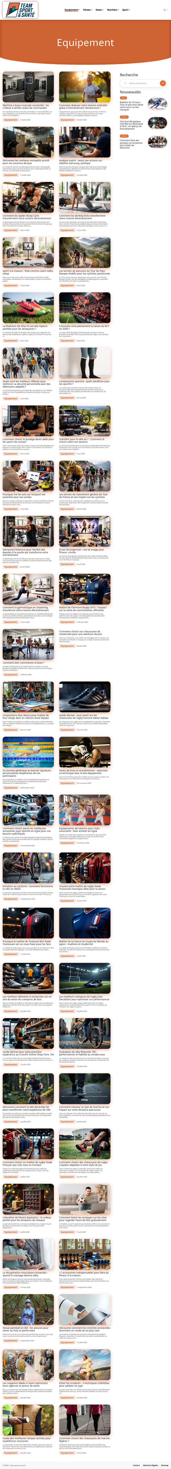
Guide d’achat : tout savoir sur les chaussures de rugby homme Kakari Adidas (83, 716)
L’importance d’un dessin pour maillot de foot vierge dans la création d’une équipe (26, 716)
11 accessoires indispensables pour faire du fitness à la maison (84, 1274)
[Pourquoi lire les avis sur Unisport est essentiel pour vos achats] (28, 476)
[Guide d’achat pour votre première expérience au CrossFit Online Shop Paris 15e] (28, 1033)
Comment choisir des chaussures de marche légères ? (84, 1440)
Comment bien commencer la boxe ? (23, 662)
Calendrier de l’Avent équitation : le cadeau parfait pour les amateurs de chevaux (27, 1219)
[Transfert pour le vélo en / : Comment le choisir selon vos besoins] (84, 420)
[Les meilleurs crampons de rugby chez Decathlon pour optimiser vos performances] (84, 978)
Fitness (124, 117)
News (123, 98)
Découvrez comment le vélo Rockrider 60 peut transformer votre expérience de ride (26, 1108)
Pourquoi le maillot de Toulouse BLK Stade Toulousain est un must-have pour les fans (27, 943)
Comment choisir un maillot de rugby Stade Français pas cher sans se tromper (27, 1163)
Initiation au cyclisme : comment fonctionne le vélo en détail (28, 887)
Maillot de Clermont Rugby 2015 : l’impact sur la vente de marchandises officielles (82, 609)
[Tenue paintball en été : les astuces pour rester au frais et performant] (28, 1309)
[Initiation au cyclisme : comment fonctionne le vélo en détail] (28, 867)
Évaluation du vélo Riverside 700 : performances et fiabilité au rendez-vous (82, 1053)
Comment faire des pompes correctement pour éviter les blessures (131, 144)
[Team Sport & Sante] (20, 10)
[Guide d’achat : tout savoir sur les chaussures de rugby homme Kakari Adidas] (84, 696)
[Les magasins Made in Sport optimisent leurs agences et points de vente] (28, 1364)
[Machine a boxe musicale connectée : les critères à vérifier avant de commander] (28, 87)
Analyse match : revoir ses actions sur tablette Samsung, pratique (80, 162)
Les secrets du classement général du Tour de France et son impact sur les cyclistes (83, 496)
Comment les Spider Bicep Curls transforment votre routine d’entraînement (27, 217)
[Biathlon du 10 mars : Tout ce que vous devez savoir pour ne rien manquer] (157, 103)
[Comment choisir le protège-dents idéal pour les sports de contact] (28, 420)
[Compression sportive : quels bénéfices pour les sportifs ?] (84, 363)
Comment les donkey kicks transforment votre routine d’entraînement (82, 217)
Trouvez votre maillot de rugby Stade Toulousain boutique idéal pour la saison (82, 887)
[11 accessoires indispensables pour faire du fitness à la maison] (84, 1254)
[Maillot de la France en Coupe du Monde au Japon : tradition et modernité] (84, 923)
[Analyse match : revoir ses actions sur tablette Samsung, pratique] (84, 142)
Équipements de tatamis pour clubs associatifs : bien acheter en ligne (79, 830)
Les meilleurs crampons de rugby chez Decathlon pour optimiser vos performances (84, 998)
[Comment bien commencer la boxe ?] (28, 644)
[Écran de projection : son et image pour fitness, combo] (84, 531)
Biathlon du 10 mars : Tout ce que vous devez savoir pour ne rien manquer (131, 106)
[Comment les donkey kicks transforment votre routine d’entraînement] (84, 197)
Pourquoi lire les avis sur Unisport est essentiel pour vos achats (24, 496)
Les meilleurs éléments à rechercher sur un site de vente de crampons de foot (27, 998)
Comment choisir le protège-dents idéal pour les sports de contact (28, 440)
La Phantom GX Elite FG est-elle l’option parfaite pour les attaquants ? (25, 327)
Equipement (10, 120)
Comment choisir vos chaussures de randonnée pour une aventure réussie (80, 633)
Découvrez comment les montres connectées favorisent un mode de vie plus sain (84, 1329)
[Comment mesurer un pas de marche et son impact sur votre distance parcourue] (84, 1088)
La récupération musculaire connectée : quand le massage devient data (25, 1274)
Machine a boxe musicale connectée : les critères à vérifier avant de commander (26, 106)
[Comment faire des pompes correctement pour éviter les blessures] (157, 142)
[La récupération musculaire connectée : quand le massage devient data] (28, 1254)
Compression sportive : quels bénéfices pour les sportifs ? (84, 383)
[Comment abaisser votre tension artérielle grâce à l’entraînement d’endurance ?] (84, 87)
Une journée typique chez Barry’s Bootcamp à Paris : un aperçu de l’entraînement (131, 125)
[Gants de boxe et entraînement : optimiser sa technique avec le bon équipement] (84, 752)
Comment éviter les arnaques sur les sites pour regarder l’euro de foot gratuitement (83, 1219)
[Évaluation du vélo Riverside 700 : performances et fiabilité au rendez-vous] (84, 1033)
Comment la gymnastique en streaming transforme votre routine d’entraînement (26, 609)
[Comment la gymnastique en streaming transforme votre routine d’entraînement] (28, 589)
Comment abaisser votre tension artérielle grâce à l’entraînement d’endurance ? (83, 106)
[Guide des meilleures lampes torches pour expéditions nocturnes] (28, 1420)
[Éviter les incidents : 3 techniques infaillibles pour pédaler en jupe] (84, 1364)
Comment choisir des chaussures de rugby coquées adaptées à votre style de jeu (83, 1163)
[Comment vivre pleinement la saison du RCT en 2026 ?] (84, 307)
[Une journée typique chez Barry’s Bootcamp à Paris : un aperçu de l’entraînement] (157, 123)
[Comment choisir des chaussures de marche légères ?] (84, 1420)
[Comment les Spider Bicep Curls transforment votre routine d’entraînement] (28, 197)
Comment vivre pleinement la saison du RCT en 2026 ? (84, 327)
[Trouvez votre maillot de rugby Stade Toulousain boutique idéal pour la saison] (84, 867)
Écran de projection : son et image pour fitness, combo (81, 551)
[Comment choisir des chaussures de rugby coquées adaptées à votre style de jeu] (84, 1144)
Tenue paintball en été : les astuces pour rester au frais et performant (25, 1329)
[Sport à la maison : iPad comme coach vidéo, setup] (28, 252)
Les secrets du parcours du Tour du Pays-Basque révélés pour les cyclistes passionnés (84, 272)
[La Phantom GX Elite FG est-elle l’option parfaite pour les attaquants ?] (28, 307)
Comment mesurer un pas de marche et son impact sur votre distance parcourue (84, 1108)
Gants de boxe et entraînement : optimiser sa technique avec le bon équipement (83, 772)
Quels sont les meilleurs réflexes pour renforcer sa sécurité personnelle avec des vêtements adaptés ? (26, 384)
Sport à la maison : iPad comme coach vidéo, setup (28, 272)
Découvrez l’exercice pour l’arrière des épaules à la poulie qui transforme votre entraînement (25, 552)
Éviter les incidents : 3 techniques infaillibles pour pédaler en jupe (84, 1384)
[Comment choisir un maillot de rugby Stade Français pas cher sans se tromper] (28, 1144)
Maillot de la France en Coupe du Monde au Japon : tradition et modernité (83, 943)
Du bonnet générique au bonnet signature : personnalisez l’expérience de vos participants (27, 773)
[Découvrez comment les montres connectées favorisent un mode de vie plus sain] (84, 1309)
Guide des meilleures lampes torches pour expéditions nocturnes (27, 1440)
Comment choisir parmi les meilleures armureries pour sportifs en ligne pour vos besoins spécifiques (27, 831)
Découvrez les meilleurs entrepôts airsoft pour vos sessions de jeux (26, 162)
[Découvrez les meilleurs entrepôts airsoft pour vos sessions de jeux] (28, 142)
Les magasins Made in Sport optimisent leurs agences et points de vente (25, 1384)
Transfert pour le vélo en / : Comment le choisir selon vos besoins (81, 440)
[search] (159, 10)
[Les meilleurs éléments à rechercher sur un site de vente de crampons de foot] (28, 978)
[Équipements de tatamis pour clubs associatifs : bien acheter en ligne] (84, 810)
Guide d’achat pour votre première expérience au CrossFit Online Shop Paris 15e (28, 1053)
